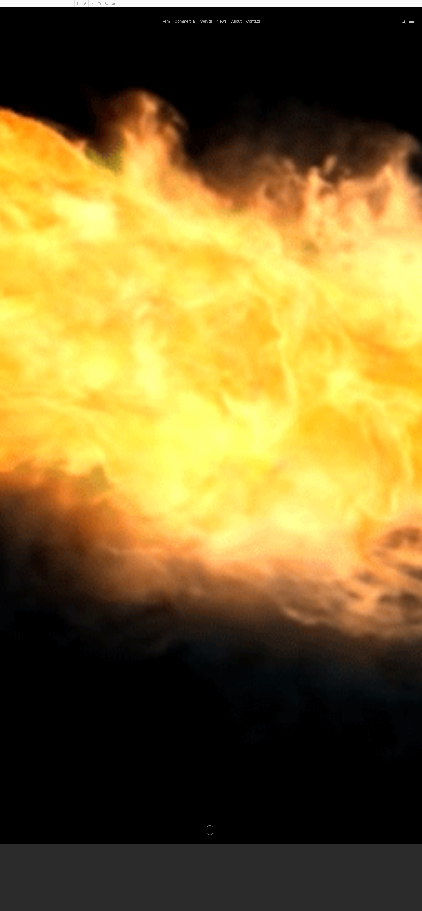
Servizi (206, 21)
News (222, 21)
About (236, 21)
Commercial (185, 21)
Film (166, 21)
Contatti (253, 21)
